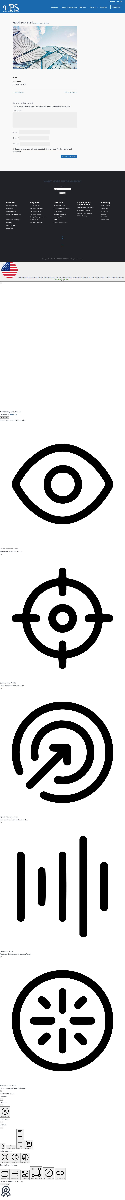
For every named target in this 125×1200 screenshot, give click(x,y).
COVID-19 (57, 220)
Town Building (18, 92)
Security (104, 214)
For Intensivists (35, 206)
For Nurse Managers (36, 208)
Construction (38, 23)
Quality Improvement (69, 7)
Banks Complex (71, 92)
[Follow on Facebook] (62, 238)
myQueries (9, 208)
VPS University (82, 216)
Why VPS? (82, 7)
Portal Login (105, 220)
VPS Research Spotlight (85, 207)
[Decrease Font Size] (1, 1105)
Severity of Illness (59, 217)
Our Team (104, 208)
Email (16, 138)
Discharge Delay (11, 206)
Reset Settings (5, 1184)
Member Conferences (84, 213)
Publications (58, 211)
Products (103, 7)
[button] (0, 283)
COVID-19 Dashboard (61, 222)
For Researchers (35, 211)
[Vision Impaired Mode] (1, 554)
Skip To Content (7, 1181)
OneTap (13, 415)
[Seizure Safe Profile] (1, 689)
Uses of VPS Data (59, 206)
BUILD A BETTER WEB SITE (60, 259)
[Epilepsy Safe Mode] (1, 1091)
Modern (46, 23)
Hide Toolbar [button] (4, 417)
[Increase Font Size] (1, 1099)
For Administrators (36, 214)
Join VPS (119, 1)
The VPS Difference (36, 222)
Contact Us (116, 7)
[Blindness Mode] (1, 957)
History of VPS (106, 206)
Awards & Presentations (62, 208)
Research (93, 7)
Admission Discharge (13, 220)
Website (16, 144)
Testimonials (34, 220)
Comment (17, 111)
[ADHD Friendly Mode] (1, 823)
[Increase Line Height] (1, 1122)
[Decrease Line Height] (1, 1128)
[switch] (1, 554)
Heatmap (9, 222)
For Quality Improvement (38, 217)
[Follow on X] (62, 246)
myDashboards (11, 211)
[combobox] (62, 272)
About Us (54, 7)
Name (16, 132)
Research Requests (60, 214)
